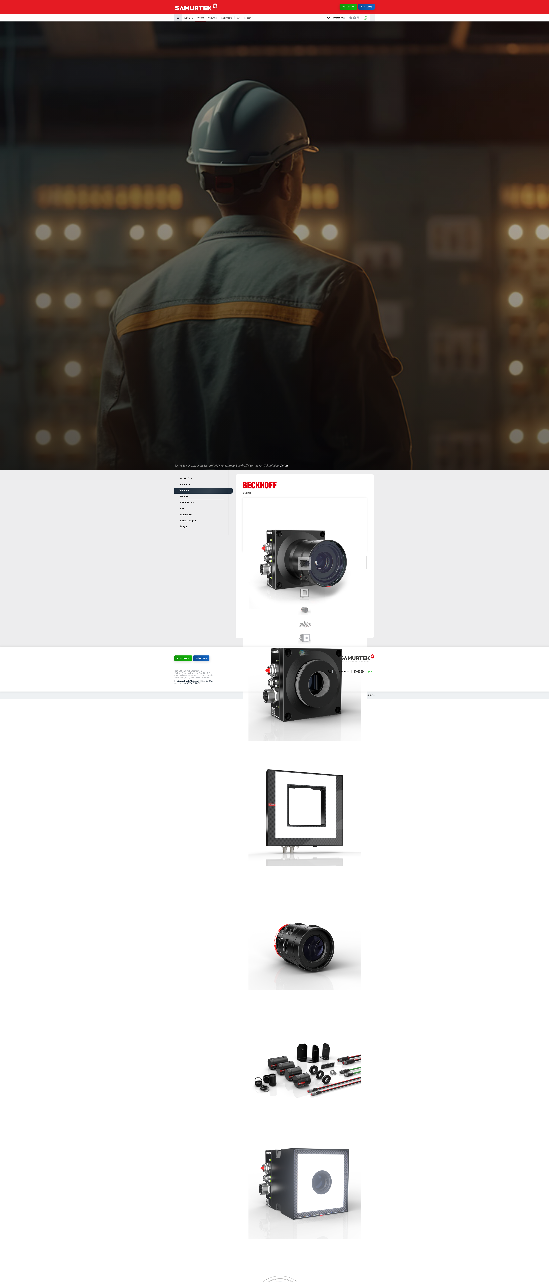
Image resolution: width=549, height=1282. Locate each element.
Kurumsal (188, 18)
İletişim (247, 18)
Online (348, 7)
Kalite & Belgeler (188, 520)
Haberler (184, 496)
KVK (238, 18)
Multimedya (226, 18)
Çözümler (212, 18)
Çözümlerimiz (187, 502)
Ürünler (200, 18)
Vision (284, 465)
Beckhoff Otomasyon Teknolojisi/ (257, 465)
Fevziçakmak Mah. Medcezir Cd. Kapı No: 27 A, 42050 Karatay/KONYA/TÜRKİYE (193, 682)
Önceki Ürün (186, 478)
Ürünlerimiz (185, 490)
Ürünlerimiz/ (227, 465)
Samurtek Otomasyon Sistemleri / (196, 465)
